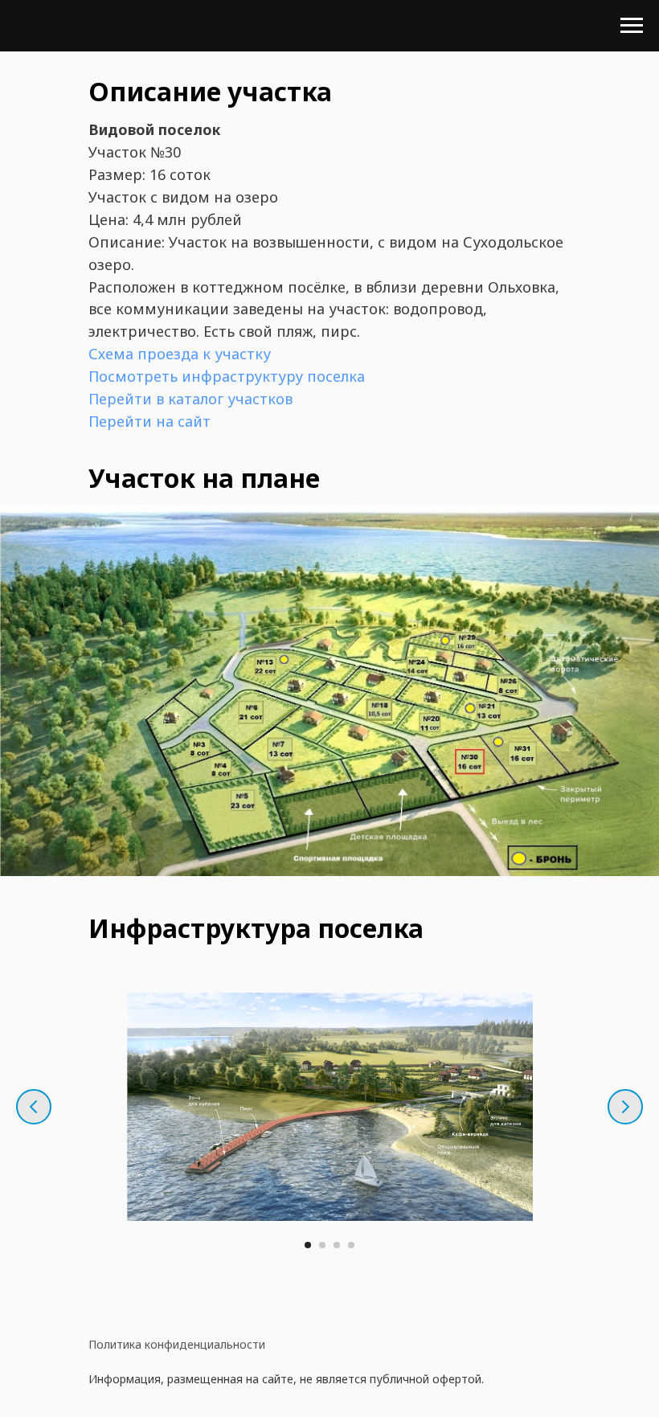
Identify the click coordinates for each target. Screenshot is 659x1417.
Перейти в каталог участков (190, 398)
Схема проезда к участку (179, 353)
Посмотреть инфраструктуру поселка (226, 376)
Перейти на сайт (149, 421)
